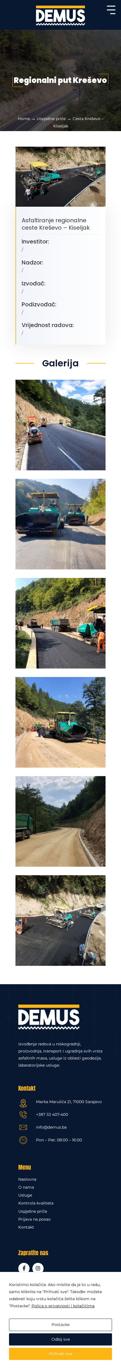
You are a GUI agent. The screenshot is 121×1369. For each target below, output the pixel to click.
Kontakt (26, 1227)
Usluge (25, 1195)
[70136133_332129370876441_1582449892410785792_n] (60, 819)
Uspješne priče (51, 118)
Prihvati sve (60, 1353)
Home (24, 118)
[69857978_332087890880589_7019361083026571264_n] (60, 720)
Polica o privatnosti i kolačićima (63, 1305)
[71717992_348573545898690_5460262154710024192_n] (60, 522)
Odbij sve (60, 1339)
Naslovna (27, 1179)
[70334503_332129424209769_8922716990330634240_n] (60, 423)
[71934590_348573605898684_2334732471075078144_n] (60, 918)
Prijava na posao (34, 1219)
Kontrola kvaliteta (35, 1203)
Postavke (60, 1324)
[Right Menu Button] (111, 14)
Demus (60, 15)
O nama (26, 1187)
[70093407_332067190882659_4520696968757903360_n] (60, 621)
